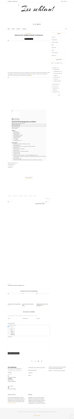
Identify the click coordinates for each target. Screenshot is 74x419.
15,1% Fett (11, 165)
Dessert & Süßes (55, 42)
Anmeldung (10, 1)
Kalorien (10, 167)
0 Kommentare (47, 198)
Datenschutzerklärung (32, 370)
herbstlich (30, 195)
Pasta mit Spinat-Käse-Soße (14, 304)
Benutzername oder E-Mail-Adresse (15, 368)
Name (9, 318)
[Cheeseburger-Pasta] (48, 242)
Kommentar (10, 336)
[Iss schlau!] (37, 13)
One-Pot (35, 195)
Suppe (53, 44)
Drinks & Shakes (55, 52)
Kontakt (29, 375)
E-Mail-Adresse (25, 318)
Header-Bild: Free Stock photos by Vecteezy (36, 367)
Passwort (10, 372)
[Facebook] (8, 387)
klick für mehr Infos (29, 178)
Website (38, 318)
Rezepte (18, 28)
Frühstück (53, 37)
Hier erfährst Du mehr (12, 403)
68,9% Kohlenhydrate (13, 162)
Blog (9, 28)
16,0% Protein (11, 164)
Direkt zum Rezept (29, 38)
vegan (55, 89)
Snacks (53, 50)
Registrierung (15, 1)
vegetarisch (15, 195)
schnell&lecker (20, 195)
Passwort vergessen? (12, 381)
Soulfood (25, 195)
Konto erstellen (11, 380)
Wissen (13, 28)
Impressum (30, 372)
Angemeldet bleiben (12, 377)
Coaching (24, 28)
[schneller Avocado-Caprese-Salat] (10, 242)
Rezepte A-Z (54, 55)
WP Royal (24, 411)
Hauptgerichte (29, 33)
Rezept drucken (16, 119)
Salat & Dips (54, 47)
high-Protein (56, 84)
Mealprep (9, 195)
